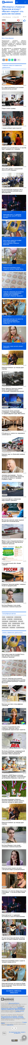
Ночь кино (5, 164)
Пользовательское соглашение (9, 1016)
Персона (4, 209)
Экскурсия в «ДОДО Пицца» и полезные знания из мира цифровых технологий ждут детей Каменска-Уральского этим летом (14, 777)
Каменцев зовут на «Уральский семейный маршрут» (13, 454)
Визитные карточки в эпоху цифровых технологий (12, 704)
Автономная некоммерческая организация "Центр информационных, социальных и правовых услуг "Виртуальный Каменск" (13, 1008)
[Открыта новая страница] (12, 98)
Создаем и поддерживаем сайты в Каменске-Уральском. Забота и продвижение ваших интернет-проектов (13, 728)
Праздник (5, 625)
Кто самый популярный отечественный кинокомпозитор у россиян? (12, 88)
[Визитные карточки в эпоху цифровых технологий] (14, 693)
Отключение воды (18, 619)
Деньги (14, 625)
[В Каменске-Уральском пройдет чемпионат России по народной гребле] (12, 574)
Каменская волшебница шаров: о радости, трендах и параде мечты (13, 268)
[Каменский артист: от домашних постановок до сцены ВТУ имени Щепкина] (14, 202)
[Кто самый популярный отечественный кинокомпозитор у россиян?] (12, 77)
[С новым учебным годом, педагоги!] (12, 118)
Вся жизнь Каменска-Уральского (14, 992)
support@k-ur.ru (10, 1025)
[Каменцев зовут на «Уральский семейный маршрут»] (12, 444)
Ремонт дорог (5, 627)
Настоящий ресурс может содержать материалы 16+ (17, 1033)
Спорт (4, 580)
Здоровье (5, 450)
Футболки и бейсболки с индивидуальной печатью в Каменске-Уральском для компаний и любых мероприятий (13, 752)
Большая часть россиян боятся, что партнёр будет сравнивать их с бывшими (14, 148)
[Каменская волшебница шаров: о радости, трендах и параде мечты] (14, 255)
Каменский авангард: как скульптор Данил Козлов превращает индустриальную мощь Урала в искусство (13, 321)
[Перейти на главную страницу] (7, 2)
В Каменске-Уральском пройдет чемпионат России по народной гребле (14, 585)
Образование (5, 406)
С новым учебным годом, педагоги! (11, 128)
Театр (4, 104)
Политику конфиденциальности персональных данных (12, 1017)
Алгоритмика (5, 771)
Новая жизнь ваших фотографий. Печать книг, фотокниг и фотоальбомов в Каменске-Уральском (12, 242)
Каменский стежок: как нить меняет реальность (13, 346)
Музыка (4, 83)
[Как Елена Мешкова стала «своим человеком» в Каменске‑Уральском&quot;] (12, 595)
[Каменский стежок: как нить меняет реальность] (14, 334)
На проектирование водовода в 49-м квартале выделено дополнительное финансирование (12, 191)
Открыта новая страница (9, 108)
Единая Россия (6, 471)
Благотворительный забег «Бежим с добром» (11, 564)
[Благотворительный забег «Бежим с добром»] (12, 553)
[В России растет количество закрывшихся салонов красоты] (12, 423)
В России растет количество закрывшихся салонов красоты (13, 433)
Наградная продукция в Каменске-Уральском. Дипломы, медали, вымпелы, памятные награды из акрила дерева (13, 801)
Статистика (5, 143)
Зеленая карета (6, 933)
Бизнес (4, 19)
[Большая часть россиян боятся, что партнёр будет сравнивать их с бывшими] (12, 137)
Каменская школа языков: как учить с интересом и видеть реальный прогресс (13, 868)
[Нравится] (24, 20)
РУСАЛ (4, 123)
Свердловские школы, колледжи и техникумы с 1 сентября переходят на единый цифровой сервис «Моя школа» (13, 412)
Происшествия (18, 617)
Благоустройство (6, 185)
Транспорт (5, 494)
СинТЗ (4, 559)
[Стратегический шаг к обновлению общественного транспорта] (12, 489)
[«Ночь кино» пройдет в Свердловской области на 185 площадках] (12, 158)
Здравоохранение (20, 627)
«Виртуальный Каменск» (13, 1003)
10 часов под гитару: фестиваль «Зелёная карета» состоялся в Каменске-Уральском (13, 938)
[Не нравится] (18, 20)
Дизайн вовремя (6, 235)
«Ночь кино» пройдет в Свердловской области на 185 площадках (12, 169)
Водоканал (12, 627)
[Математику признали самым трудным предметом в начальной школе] (12, 510)
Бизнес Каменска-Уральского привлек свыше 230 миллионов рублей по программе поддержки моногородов (13, 390)
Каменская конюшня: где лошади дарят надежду (13, 368)
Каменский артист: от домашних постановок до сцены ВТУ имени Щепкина (12, 216)
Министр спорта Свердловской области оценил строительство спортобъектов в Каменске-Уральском (12, 542)
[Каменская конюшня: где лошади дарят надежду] (12, 357)
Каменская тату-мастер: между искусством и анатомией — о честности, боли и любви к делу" (14, 892)
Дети (10, 625)
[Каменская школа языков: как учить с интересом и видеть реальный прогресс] (14, 857)
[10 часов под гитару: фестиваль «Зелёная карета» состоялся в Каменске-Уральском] (14, 927)
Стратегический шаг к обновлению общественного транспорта (11, 499)
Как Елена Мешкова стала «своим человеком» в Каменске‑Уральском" (12, 606)
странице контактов (20, 1011)
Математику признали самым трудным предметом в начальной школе (13, 520)
